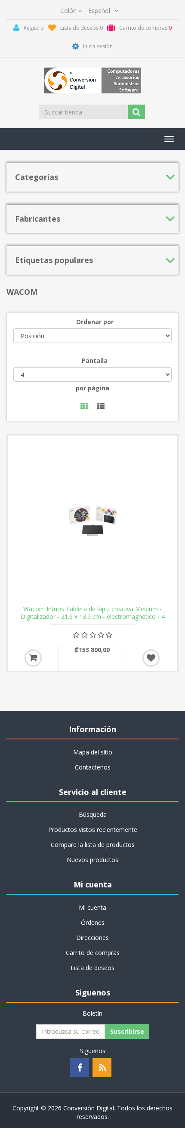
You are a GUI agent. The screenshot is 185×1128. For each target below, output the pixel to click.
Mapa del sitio (92, 752)
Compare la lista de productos (93, 845)
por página (92, 388)
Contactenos (93, 767)
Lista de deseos (92, 968)
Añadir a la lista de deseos (151, 658)
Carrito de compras (93, 953)
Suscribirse (127, 1031)
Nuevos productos (92, 860)
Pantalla (95, 360)
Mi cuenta (92, 907)
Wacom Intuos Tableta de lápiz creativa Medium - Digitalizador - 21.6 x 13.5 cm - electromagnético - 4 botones (93, 616)
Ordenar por (95, 322)
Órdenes (93, 922)
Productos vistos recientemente (92, 829)
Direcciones (92, 937)
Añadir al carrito (33, 658)
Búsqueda (93, 814)
